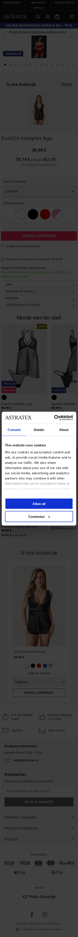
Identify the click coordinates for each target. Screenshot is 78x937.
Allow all (39, 504)
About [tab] (64, 430)
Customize (36, 516)
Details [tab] (39, 430)
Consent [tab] (14, 430)
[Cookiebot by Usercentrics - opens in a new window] (55, 417)
